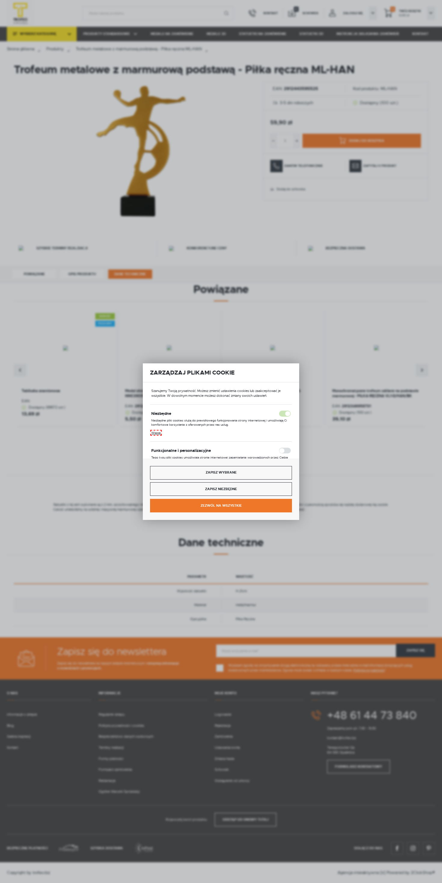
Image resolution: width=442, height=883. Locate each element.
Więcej (156, 433)
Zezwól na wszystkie (221, 505)
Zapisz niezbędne (221, 489)
